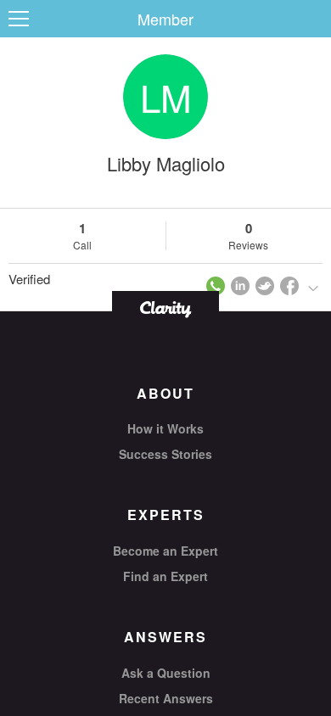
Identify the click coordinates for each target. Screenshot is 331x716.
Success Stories (165, 453)
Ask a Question (165, 672)
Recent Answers (166, 698)
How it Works (165, 428)
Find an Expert (165, 576)
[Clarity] (165, 307)
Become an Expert (165, 550)
